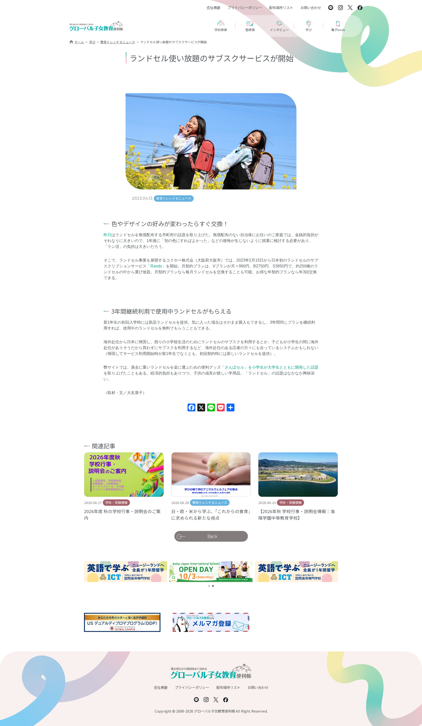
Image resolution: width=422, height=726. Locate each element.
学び (92, 42)
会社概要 (213, 7)
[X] (201, 408)
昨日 (107, 235)
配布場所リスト (281, 7)
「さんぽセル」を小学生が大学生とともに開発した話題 (269, 367)
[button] (209, 586)
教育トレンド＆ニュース (117, 42)
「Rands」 (156, 266)
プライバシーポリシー (245, 7)
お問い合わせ (310, 7)
